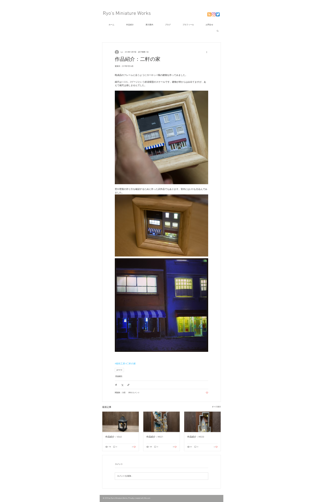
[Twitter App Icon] (218, 14)
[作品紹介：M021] (161, 422)
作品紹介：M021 (154, 437)
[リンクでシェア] (128, 385)
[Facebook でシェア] (116, 385)
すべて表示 (216, 407)
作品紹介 (118, 376)
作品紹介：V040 (113, 437)
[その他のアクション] (206, 52)
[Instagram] (214, 14)
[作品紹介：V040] (120, 422)
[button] (217, 31)
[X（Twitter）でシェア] (122, 385)
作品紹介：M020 (195, 437)
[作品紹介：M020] (202, 422)
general (119, 370)
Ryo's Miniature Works (127, 13)
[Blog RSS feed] (209, 14)
